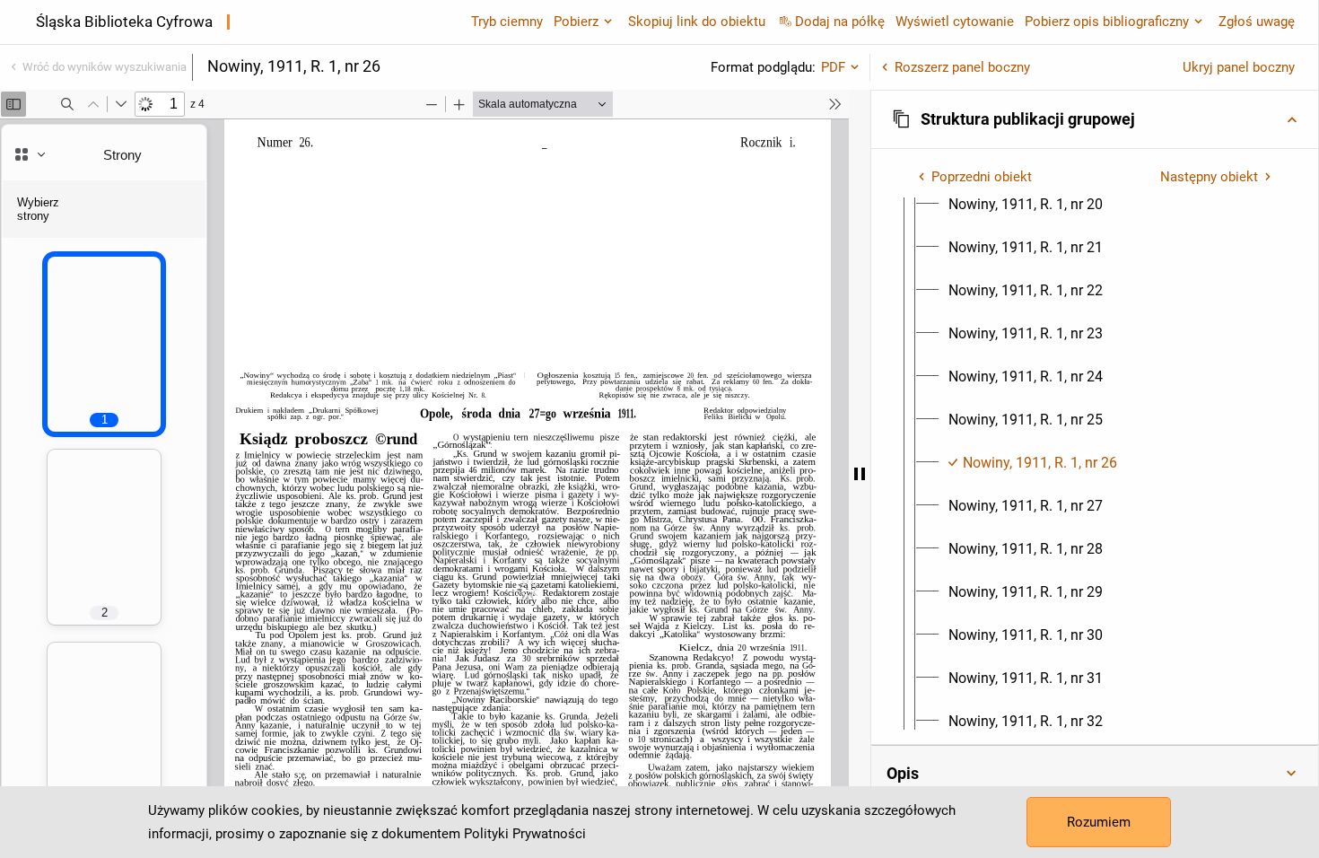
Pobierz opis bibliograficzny (1107, 21)
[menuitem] (1025, 205)
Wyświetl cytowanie (954, 21)
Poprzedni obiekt (981, 177)
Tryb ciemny (507, 21)
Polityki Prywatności (525, 834)
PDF (833, 67)
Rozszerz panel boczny (962, 67)
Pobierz (576, 21)
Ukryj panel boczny (1239, 67)
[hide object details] (859, 474)
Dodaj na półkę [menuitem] (840, 21)
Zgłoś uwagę (1257, 21)
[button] (1094, 119)
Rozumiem (1099, 822)
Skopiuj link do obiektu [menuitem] (696, 21)
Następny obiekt (1209, 177)
